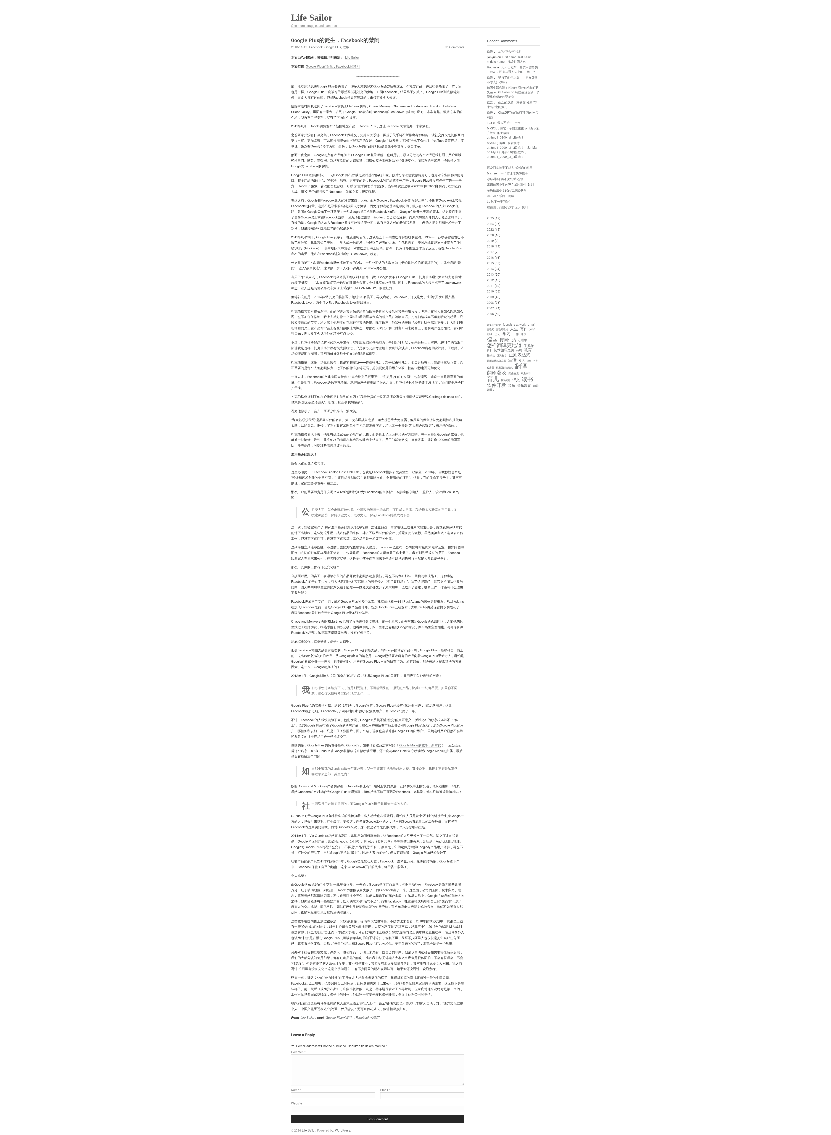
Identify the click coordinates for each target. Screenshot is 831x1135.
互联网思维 (502, 329)
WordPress (342, 1130)
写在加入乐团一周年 (500, 196)
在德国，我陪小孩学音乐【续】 (508, 207)
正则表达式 (519, 354)
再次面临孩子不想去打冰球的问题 (509, 167)
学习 (506, 333)
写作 (523, 329)
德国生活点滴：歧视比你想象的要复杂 (513, 94)
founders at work (514, 324)
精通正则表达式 (504, 367)
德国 (492, 339)
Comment (298, 1052)
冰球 (532, 329)
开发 (523, 334)
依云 (490, 51)
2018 (490, 246)
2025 (490, 218)
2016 (490, 257)
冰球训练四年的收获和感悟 (505, 179)
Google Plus (332, 47)
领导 (536, 385)
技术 (489, 350)
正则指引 (502, 355)
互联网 (490, 329)
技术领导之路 (504, 350)
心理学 (522, 340)
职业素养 (526, 373)
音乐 (511, 385)
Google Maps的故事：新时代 (420, 745)
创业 (490, 334)
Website (296, 1103)
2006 (490, 314)
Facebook (316, 47)
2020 (490, 235)
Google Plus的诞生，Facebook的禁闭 (333, 66)
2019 (490, 240)
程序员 (490, 367)
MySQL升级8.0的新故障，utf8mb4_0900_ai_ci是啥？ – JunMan (512, 145)
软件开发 (496, 384)
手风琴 (529, 345)
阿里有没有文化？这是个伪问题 (324, 968)
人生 (514, 328)
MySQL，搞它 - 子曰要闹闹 (505, 128)
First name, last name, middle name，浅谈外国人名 (510, 59)
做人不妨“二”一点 (509, 122)
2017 (490, 252)
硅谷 (346, 47)
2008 (490, 302)
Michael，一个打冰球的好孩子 (507, 173)
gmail (531, 324)
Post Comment (377, 1119)
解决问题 (506, 380)
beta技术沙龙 (494, 324)
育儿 (493, 378)
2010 (490, 291)
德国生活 (508, 339)
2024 (490, 223)
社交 (529, 360)
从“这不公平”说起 (510, 51)
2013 (490, 274)
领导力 (491, 389)
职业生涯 (513, 373)
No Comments (454, 47)
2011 (490, 285)
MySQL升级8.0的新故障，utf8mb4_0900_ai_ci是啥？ (507, 154)
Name (296, 1090)
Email (385, 1090)
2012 (490, 280)
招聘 (519, 350)
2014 (490, 268)
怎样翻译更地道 (504, 345)
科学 (535, 360)
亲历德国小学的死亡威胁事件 (506, 190)
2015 (490, 263)
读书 (527, 379)
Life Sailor (312, 18)
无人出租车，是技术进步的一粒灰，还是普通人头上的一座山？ (512, 69)
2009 (490, 297)
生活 (512, 359)
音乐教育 (524, 385)
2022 (490, 229)
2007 (490, 308)
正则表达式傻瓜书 (496, 360)
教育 (528, 350)
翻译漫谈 (496, 372)
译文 (516, 380)
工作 (516, 334)
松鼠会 (491, 355)
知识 (522, 360)
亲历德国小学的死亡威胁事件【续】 (511, 184)
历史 (497, 334)
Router (491, 67)
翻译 (521, 366)
